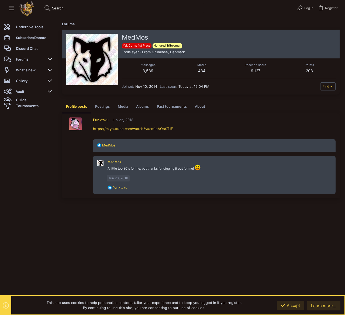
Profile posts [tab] (76, 106)
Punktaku (101, 120)
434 (201, 70)
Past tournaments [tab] (172, 106)
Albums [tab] (142, 106)
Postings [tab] (102, 106)
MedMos (114, 162)
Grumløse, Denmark (168, 52)
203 (309, 70)
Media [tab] (123, 106)
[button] (11, 8)
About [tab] (200, 106)
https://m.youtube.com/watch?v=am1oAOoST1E (133, 129)
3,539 (148, 70)
